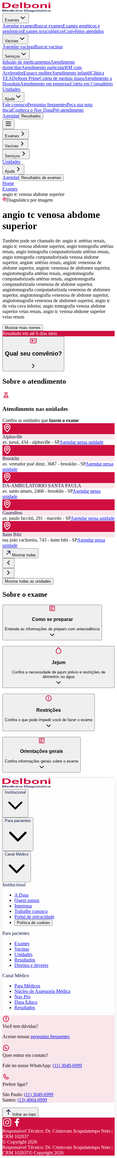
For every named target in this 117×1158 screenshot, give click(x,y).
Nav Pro (22, 996)
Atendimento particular (43, 67)
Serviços (12, 56)
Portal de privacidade (34, 916)
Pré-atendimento (68, 110)
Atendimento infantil (71, 72)
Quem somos (26, 900)
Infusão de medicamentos (26, 62)
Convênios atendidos (84, 31)
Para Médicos (27, 985)
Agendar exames (18, 25)
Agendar (10, 115)
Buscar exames (48, 25)
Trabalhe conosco (31, 911)
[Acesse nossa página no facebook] (17, 1125)
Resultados (31, 116)
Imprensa (23, 905)
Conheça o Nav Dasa (32, 110)
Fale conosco (14, 104)
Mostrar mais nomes (22, 327)
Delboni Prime (26, 78)
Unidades (11, 89)
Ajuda (10, 99)
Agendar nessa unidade (81, 442)
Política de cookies (33, 922)
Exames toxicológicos (43, 31)
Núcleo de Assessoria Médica (42, 991)
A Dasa (21, 894)
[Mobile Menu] (8, 124)
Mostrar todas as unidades (28, 581)
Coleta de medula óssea (62, 78)
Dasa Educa (25, 1002)
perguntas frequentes (50, 1036)
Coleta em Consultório (91, 83)
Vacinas (12, 41)
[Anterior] (8, 563)
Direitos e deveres (31, 965)
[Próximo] (8, 573)
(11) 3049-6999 (67, 1065)
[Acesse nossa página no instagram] (7, 1125)
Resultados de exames (41, 177)
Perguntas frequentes (47, 104)
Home (8, 183)
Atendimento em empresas (45, 83)
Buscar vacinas (48, 46)
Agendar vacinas (18, 46)
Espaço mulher (37, 72)
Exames (12, 20)
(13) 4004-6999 (32, 1099)
